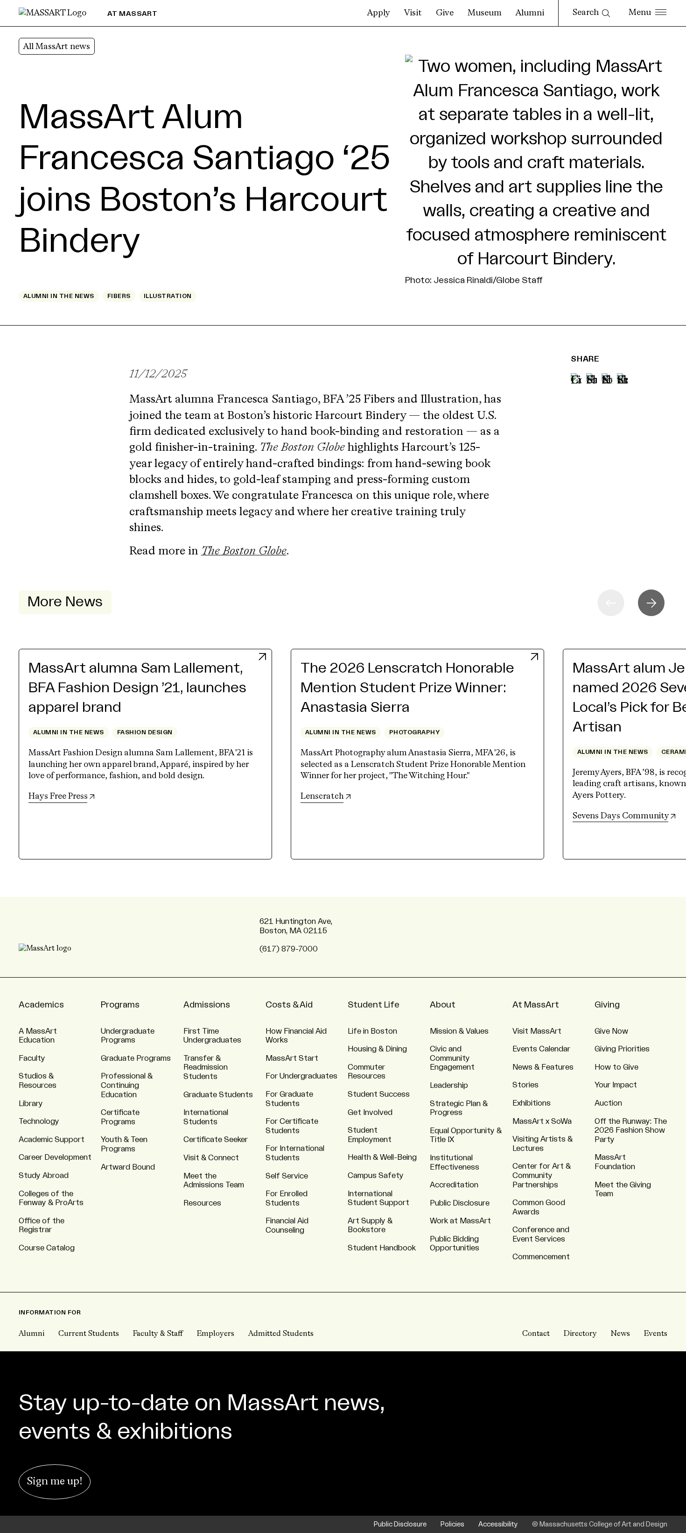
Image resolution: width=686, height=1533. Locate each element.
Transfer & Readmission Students (205, 1067)
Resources (202, 1203)
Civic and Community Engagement (452, 1058)
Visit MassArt (536, 1031)
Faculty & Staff (158, 1334)
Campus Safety (376, 1175)
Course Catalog (47, 1248)
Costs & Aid (289, 1005)
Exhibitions (531, 1103)
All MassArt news (56, 47)
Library (31, 1103)
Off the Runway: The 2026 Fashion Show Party (631, 1130)
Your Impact (616, 1085)
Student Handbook (382, 1248)
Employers (215, 1334)
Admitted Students (281, 1334)
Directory (580, 1334)
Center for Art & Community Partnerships (541, 1175)
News (620, 1334)
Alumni (530, 13)
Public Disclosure (460, 1203)
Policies (452, 1524)
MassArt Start (292, 1058)
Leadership (449, 1085)
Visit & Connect (211, 1158)
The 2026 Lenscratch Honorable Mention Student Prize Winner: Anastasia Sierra (407, 688)
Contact (536, 1334)
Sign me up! (54, 1481)
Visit (413, 13)
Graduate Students (218, 1095)
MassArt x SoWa (542, 1121)
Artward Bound (128, 1167)
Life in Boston (372, 1031)
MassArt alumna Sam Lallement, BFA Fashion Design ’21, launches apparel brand (137, 688)
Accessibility (498, 1524)
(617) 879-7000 (288, 949)
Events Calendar (541, 1049)
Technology (39, 1121)
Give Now (611, 1031)
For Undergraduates (301, 1076)
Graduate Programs (136, 1058)
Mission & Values (459, 1031)
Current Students (88, 1334)
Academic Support (51, 1139)
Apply (378, 13)
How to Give (616, 1067)
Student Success (379, 1094)
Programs (120, 1005)
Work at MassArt (460, 1221)
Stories (525, 1085)
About (442, 1005)
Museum (485, 13)
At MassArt (535, 1005)
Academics (41, 1005)
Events (655, 1334)
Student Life (373, 1005)
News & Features (543, 1067)
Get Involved (370, 1112)
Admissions (206, 1005)
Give (445, 13)
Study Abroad (44, 1175)
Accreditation (454, 1185)
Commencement (541, 1257)
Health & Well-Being (382, 1157)
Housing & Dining (377, 1049)
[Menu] (647, 13)
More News (65, 602)
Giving (607, 1005)
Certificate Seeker (215, 1139)
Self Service (287, 1176)
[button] (651, 602)
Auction (608, 1103)
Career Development (55, 1157)
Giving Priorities (622, 1049)
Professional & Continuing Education (127, 1085)
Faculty (32, 1058)
